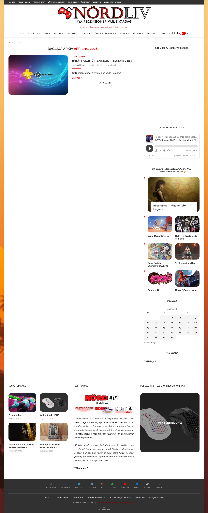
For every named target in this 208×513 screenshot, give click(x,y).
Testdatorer (39, 2)
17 (180, 327)
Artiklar (137, 33)
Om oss (11, 2)
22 (164, 332)
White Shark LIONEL (50, 415)
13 (148, 327)
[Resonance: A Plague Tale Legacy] (174, 194)
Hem (22, 33)
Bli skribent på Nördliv (79, 2)
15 (164, 327)
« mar (147, 342)
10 (180, 322)
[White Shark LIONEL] (54, 402)
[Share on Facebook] (103, 83)
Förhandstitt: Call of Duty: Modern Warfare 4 (21, 446)
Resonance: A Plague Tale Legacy (169, 207)
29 (164, 337)
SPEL (46, 33)
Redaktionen (24, 2)
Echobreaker (15, 415)
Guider (123, 33)
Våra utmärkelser (56, 2)
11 (188, 322)
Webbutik (96, 2)
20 (148, 332)
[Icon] (38, 75)
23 (172, 332)
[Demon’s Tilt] (160, 278)
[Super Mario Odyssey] (160, 224)
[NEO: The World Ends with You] (187, 224)
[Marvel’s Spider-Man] (187, 278)
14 (156, 327)
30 (172, 337)
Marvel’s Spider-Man (185, 290)
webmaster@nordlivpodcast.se (116, 502)
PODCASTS (33, 33)
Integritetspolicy (113, 2)
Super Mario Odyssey (158, 236)
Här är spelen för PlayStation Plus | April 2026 (102, 61)
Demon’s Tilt (154, 290)
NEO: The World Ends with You (186, 237)
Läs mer (76, 78)
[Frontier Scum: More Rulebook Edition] (54, 432)
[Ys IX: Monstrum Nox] (187, 251)
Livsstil (86, 33)
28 (156, 337)
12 (195, 322)
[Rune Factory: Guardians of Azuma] (160, 251)
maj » (153, 342)
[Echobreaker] (22, 402)
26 (195, 332)
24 (180, 332)
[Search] (173, 33)
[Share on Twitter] (106, 82)
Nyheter (151, 33)
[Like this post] (100, 83)
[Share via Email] (110, 83)
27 (148, 337)
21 (156, 332)
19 (195, 327)
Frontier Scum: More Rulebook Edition (50, 446)
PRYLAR (57, 33)
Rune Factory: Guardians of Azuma (158, 264)
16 (172, 327)
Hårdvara (72, 33)
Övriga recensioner (104, 33)
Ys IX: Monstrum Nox (185, 263)
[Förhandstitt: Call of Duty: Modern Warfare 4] (22, 432)
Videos (165, 33)
